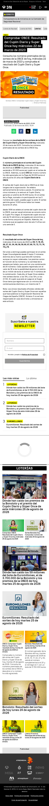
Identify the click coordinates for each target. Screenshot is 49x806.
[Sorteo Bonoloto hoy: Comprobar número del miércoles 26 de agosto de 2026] (36, 525)
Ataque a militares (35, 1)
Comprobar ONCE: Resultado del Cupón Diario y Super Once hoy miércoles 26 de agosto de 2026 (12, 536)
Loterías (12, 384)
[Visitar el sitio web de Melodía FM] (11, 778)
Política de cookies (37, 796)
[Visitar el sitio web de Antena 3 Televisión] (9, 767)
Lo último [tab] (31, 378)
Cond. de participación (19, 800)
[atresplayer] (40, 7)
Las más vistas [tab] (11, 378)
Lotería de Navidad (10, 29)
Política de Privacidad (30, 354)
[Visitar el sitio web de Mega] (9, 773)
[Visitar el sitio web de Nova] (40, 767)
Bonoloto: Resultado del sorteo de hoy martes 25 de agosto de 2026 (35, 646)
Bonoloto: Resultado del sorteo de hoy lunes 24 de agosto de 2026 (22, 710)
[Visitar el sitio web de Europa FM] (40, 773)
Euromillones (14, 421)
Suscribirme (24, 361)
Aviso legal (9, 796)
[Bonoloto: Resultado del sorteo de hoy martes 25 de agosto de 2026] (36, 637)
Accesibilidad (33, 800)
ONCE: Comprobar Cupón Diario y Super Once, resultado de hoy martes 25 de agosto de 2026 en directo (12, 648)
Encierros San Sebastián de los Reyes (16, 1)
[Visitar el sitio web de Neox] (29, 767)
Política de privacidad (21, 796)
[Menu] (46, 7)
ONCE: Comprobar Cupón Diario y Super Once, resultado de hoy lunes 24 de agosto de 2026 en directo (12, 738)
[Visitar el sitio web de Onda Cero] (29, 773)
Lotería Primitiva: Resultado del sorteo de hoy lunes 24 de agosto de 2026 (35, 736)
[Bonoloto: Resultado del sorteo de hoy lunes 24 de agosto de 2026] (24, 692)
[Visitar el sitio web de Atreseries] (19, 773)
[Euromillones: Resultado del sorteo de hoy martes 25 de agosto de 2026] (24, 603)
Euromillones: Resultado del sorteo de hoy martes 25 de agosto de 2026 (24, 425)
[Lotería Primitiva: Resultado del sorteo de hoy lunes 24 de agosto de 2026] (36, 726)
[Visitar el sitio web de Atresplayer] (24, 778)
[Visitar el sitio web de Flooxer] (37, 778)
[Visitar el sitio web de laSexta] (19, 767)
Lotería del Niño (26, 29)
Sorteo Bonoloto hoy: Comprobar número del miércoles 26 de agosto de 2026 (34, 536)
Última (33, 7)
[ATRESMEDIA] (24, 760)
